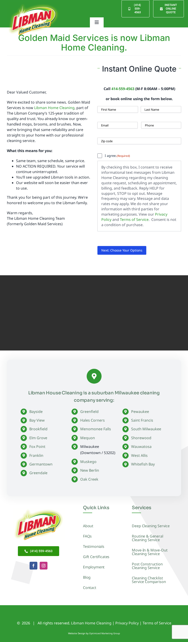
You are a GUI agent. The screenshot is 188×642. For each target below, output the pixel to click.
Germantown (41, 464)
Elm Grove (38, 437)
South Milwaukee (146, 428)
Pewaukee (140, 411)
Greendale (38, 472)
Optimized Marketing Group (104, 633)
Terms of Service (134, 219)
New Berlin (89, 470)
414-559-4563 (122, 88)
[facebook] (33, 566)
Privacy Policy (127, 623)
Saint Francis (142, 420)
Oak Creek (89, 479)
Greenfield (89, 411)
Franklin (36, 455)
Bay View (37, 420)
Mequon (87, 437)
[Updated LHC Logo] (33, 3)
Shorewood (141, 437)
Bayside (36, 411)
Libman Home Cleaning (54, 107)
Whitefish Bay (143, 464)
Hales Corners (92, 420)
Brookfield (38, 428)
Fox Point (37, 446)
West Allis (139, 455)
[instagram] (43, 566)
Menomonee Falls (95, 428)
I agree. (117, 155)
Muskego (88, 461)
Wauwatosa (141, 446)
